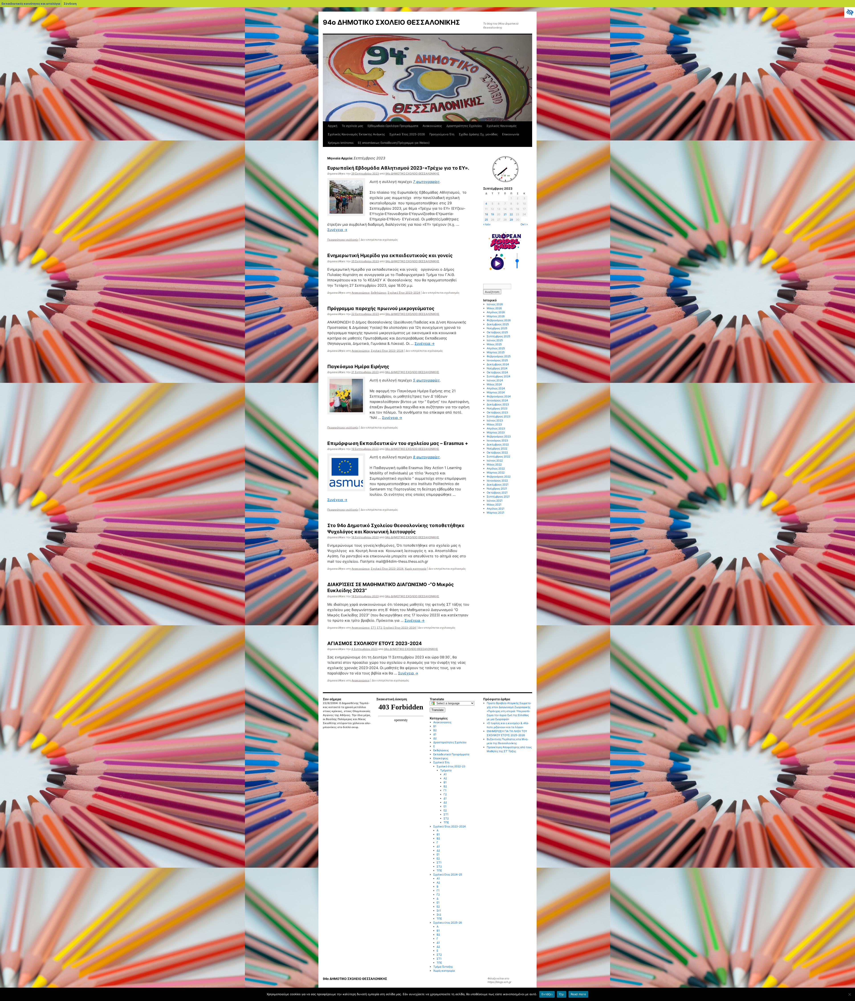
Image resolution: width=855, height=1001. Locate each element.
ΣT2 (439, 954)
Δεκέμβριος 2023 (498, 404)
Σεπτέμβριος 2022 (498, 456)
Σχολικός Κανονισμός (502, 126)
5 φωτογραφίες (426, 380)
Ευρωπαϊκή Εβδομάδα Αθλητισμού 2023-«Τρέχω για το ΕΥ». (398, 168)
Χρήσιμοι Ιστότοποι (340, 142)
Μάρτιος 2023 (496, 432)
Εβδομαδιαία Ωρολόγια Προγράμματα (393, 126)
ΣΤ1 (373, 627)
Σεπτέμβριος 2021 (498, 496)
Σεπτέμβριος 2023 (498, 416)
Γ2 (445, 794)
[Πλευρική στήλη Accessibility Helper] (849, 12)
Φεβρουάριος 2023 (499, 436)
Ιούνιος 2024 (495, 380)
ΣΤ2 (379, 627)
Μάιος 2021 (494, 504)
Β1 (434, 726)
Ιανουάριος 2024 (497, 400)
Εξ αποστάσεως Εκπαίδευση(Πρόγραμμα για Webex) (394, 142)
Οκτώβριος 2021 (497, 492)
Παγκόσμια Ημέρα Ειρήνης (358, 366)
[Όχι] (849, 994)
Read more (578, 994)
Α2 (445, 778)
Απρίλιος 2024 (496, 388)
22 (511, 214)
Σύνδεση (70, 3)
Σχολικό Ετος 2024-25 (447, 874)
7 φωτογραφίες (426, 181)
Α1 (445, 774)
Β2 (435, 730)
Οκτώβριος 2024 (497, 372)
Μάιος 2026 (494, 308)
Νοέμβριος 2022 (497, 448)
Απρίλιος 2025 (496, 348)
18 (486, 214)
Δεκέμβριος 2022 (498, 444)
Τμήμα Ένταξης (443, 966)
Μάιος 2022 (494, 464)
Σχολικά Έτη (441, 762)
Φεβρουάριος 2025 (499, 356)
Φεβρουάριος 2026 (499, 320)
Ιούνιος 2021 (495, 500)
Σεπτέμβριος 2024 (498, 376)
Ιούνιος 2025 (495, 340)
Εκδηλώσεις (378, 292)
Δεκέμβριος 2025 (498, 324)
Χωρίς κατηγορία (415, 568)
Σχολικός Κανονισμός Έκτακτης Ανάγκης (356, 134)
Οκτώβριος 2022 (497, 452)
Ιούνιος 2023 (495, 420)
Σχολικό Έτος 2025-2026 (407, 134)
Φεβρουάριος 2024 (499, 396)
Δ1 (434, 734)
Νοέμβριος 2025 (497, 328)
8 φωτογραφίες (426, 457)
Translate (438, 710)
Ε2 (445, 810)
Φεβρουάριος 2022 (499, 476)
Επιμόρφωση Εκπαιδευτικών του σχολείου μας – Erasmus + (397, 443)
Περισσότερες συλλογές (342, 239)
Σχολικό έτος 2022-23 (451, 766)
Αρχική (332, 126)
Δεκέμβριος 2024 (498, 364)
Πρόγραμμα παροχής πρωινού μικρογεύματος (380, 308)
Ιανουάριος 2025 (497, 360)
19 (492, 214)
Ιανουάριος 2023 (497, 440)
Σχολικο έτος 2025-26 (447, 922)
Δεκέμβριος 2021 (498, 484)
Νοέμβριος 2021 (497, 488)
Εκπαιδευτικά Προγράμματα (451, 754)
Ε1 (445, 806)
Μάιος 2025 (494, 344)
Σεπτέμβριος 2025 (498, 336)
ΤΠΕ (446, 822)
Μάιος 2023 (494, 424)
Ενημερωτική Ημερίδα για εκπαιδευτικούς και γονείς (390, 255)
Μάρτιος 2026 (496, 316)
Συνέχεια (337, 229)
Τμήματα (446, 770)
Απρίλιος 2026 (496, 312)
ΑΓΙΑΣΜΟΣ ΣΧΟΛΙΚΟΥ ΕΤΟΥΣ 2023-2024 (374, 643)
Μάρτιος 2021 (495, 512)
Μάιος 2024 (494, 384)
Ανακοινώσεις (432, 126)
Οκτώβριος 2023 (497, 412)
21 (505, 214)
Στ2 (439, 914)
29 (511, 219)
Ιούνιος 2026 (495, 304)
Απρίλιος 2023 (496, 428)
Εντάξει (547, 994)
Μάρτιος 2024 (496, 392)
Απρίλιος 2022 (496, 468)
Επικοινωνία (510, 134)
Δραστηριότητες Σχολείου (464, 126)
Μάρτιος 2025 (496, 352)
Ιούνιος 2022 (495, 460)
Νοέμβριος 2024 (497, 368)
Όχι (561, 994)
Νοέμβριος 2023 (497, 408)
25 (486, 219)
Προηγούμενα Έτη (441, 134)
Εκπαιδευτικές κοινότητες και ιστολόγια (31, 3)
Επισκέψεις (440, 758)
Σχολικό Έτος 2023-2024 (404, 292)
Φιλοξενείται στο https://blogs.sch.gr (499, 980)
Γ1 (445, 790)
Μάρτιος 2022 (496, 472)
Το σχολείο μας (352, 126)
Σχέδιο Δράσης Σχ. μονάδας (478, 134)
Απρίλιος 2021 (496, 508)
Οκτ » (524, 224)
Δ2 (435, 738)
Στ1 (439, 910)
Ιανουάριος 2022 (497, 480)
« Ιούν (487, 224)
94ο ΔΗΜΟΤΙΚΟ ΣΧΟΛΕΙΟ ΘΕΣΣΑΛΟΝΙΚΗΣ (391, 22)
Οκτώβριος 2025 (497, 332)
